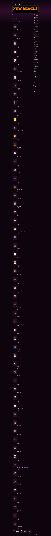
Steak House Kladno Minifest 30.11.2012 (36, 68)
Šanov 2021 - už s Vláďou (20, 96)
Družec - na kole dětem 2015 (36, 54)
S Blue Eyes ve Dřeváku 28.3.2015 (21, 391)
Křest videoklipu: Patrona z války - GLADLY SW (22, 324)
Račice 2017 (35, 39)
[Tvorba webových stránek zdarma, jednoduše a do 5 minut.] (37, 534)
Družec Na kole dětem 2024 (20, 37)
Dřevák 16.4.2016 (19, 307)
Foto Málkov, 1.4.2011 (19, 526)
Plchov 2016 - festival (19, 273)
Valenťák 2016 (18, 265)
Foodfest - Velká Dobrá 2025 (36, 15)
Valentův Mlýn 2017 (19, 214)
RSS (38, 534)
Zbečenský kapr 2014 (19, 433)
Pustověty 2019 (35, 30)
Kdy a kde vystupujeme (16, 4)
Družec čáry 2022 (19, 88)
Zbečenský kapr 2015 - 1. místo (20, 366)
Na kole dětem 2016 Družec (36, 43)
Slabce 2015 (18, 349)
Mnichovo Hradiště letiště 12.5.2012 (21, 492)
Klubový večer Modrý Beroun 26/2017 (36, 41)
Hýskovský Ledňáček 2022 (20, 71)
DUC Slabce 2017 (19, 206)
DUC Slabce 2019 (19, 147)
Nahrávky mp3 (22, 4)
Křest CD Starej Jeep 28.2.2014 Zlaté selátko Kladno (22, 467)
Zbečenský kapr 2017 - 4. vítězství (21, 231)
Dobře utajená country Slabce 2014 (36, 61)
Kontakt (29, 4)
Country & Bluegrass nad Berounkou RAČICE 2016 (36, 46)
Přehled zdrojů (35, 86)
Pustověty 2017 (18, 223)
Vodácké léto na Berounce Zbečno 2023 (21, 54)
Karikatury (35, 35)
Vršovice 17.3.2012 (19, 509)
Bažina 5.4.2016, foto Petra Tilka (20, 315)
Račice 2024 (18, 29)
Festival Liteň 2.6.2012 (19, 484)
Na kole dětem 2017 (19, 248)
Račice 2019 (18, 172)
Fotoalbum (32, 4)
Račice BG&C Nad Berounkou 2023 (21, 46)
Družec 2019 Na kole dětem (20, 164)
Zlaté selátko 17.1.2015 (36, 59)
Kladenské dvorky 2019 (19, 155)
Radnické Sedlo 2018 (19, 189)
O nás (20, 4)
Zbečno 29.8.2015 (19, 332)
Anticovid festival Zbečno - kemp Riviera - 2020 (36, 28)
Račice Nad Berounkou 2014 (20, 442)
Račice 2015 (18, 374)
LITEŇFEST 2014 (19, 450)
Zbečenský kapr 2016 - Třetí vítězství (21, 290)
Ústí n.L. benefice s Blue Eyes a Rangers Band (22, 408)
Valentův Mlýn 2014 (19, 425)
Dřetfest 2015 (18, 383)
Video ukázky (26, 4)
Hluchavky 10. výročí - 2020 (20, 130)
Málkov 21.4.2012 (19, 501)
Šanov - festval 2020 (19, 113)
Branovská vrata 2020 (19, 105)
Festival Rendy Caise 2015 (36, 52)
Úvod (12, 4)
